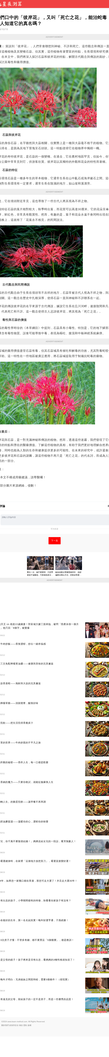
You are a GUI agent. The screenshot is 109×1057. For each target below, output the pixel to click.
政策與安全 (14, 1025)
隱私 (25, 1025)
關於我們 (5, 1025)
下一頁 (54, 541)
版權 (29, 1025)
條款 (21, 1025)
